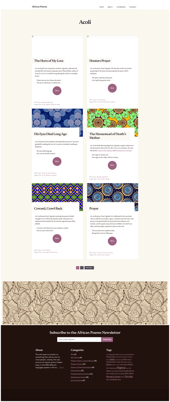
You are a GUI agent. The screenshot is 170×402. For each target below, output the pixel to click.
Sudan (108, 373)
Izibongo (130, 362)
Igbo (119, 362)
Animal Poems (110, 357)
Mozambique (112, 368)
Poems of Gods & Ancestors (105, 253)
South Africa (129, 371)
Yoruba (129, 376)
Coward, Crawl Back (48, 208)
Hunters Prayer (99, 61)
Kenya (108, 364)
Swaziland (117, 373)
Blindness (48, 175)
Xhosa (122, 377)
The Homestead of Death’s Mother (107, 136)
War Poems (54, 252)
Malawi (130, 364)
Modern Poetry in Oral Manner (82, 361)
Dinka (116, 359)
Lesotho (113, 364)
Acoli (43, 104)
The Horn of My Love (48, 61)
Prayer (93, 208)
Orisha (108, 371)
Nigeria (121, 367)
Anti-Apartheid (119, 356)
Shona (116, 371)
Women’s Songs (55, 104)
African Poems (39, 6)
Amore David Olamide (128, 354)
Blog (72, 354)
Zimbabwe (113, 379)
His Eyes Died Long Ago (50, 134)
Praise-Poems (76, 371)
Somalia (121, 371)
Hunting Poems (105, 102)
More (57, 91)
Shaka (112, 371)
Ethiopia (120, 359)
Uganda (48, 104)
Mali (107, 368)
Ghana (124, 359)
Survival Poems (101, 100)
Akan (120, 354)
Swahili (112, 373)
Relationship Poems (47, 102)
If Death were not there (124, 150)
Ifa (116, 362)
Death (103, 179)
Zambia (108, 379)
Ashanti (125, 356)
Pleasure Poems (77, 364)
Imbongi (125, 362)
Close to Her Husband (105, 150)
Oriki (130, 368)
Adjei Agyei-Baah (114, 354)
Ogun (127, 368)
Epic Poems (75, 358)
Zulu (119, 379)
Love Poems (123, 364)
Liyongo (117, 364)
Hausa (129, 359)
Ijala (122, 362)
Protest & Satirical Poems (49, 173)
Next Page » (89, 268)
